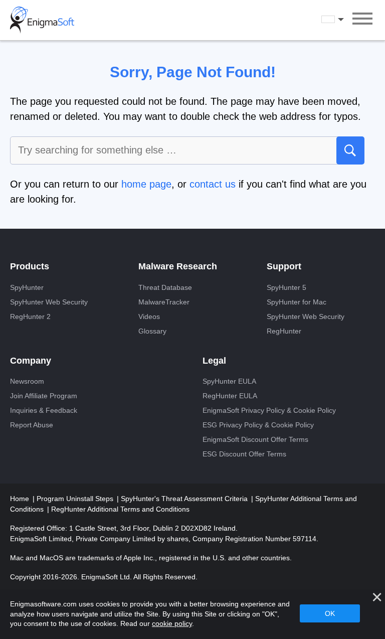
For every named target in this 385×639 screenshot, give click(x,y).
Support (284, 266)
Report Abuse (31, 425)
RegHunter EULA (230, 396)
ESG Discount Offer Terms (244, 454)
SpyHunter (27, 287)
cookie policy (172, 623)
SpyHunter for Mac (296, 302)
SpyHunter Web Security (49, 302)
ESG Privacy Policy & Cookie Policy (258, 425)
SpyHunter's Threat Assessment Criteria (185, 499)
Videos (149, 316)
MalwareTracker (163, 302)
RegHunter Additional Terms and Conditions (120, 509)
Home (20, 499)
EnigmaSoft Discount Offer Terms (255, 439)
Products (29, 266)
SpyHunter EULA (229, 381)
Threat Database (165, 287)
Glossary (152, 331)
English (341, 20)
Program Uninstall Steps (76, 499)
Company (30, 361)
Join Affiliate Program (43, 396)
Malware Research (177, 266)
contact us (212, 184)
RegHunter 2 (30, 316)
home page (146, 184)
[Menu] (362, 20)
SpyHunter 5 (286, 287)
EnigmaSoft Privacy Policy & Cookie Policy (269, 410)
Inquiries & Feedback (43, 410)
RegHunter (284, 331)
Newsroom (27, 381)
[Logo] (42, 20)
